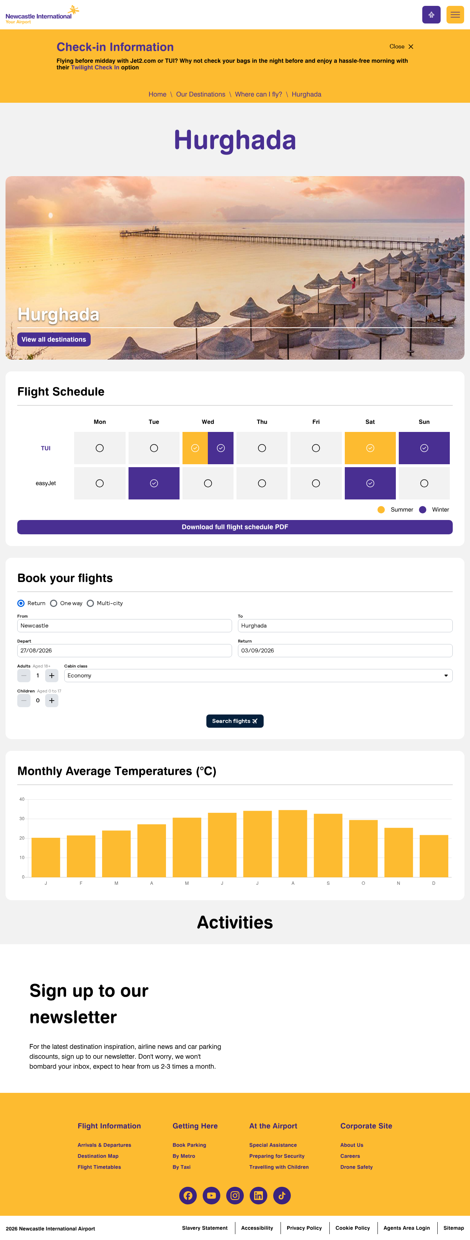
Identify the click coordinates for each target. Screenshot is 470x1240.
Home (158, 94)
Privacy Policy (304, 1228)
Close (397, 46)
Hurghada (306, 94)
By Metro (184, 1156)
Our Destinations (200, 94)
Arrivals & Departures (104, 1145)
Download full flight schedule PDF (235, 527)
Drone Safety (356, 1167)
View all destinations (54, 339)
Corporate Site (366, 1125)
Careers (350, 1156)
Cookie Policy (353, 1228)
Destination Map (98, 1156)
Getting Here (195, 1125)
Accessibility (257, 1228)
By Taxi (182, 1167)
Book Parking (189, 1145)
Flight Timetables (99, 1167)
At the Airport (273, 1125)
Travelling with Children (279, 1167)
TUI (46, 448)
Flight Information (109, 1125)
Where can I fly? (258, 94)
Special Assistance (273, 1145)
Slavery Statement (205, 1228)
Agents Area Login (407, 1228)
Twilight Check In (95, 67)
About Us (352, 1145)
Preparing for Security (277, 1156)
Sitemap (454, 1228)
